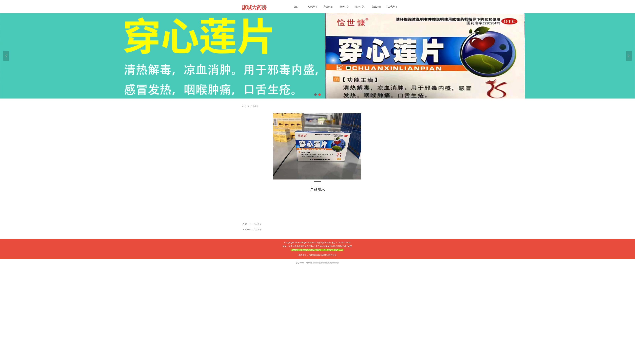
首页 (244, 106)
